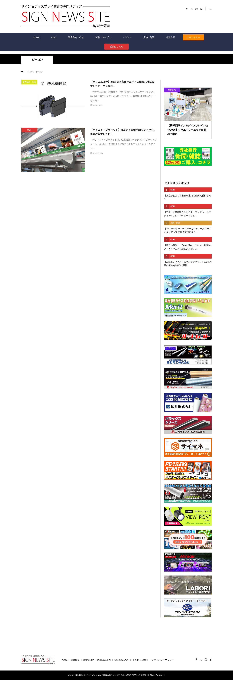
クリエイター (193, 37)
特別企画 (170, 37)
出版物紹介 (88, 659)
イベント (127, 37)
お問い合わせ (141, 659)
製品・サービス (103, 37)
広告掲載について (123, 659)
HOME (36, 37)
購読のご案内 (104, 659)
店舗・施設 (148, 37)
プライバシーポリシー (163, 659)
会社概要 (75, 659)
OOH (53, 37)
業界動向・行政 (76, 37)
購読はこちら (116, 46)
